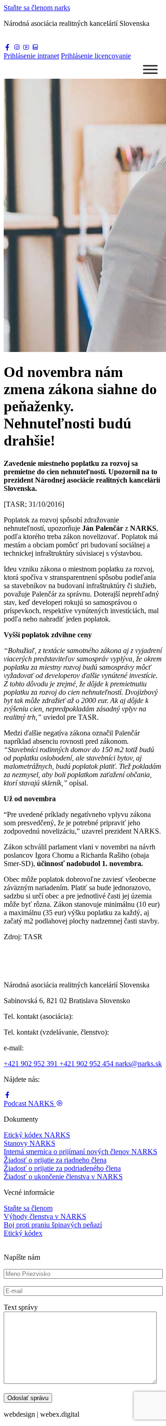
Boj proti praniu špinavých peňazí (53, 1225)
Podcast (29, 1103)
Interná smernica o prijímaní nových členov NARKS (80, 1152)
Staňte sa (37, 8)
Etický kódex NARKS (37, 1135)
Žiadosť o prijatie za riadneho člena (55, 1160)
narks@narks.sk (138, 1064)
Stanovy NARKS (29, 1143)
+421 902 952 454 (87, 1064)
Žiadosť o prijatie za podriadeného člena (62, 1168)
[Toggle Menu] (150, 69)
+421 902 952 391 (31, 1064)
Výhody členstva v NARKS (45, 1216)
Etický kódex (23, 1233)
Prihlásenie (31, 56)
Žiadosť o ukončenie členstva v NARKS (63, 1177)
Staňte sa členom (28, 1208)
